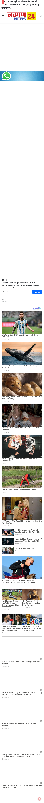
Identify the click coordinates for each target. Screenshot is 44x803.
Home (3, 295)
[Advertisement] (22, 46)
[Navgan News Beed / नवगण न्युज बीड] (22, 16)
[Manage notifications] (39, 799)
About (3, 297)
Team (3, 299)
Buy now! (4, 301)
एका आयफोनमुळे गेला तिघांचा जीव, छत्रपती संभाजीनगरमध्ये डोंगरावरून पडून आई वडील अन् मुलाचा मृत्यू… (20, 4)
